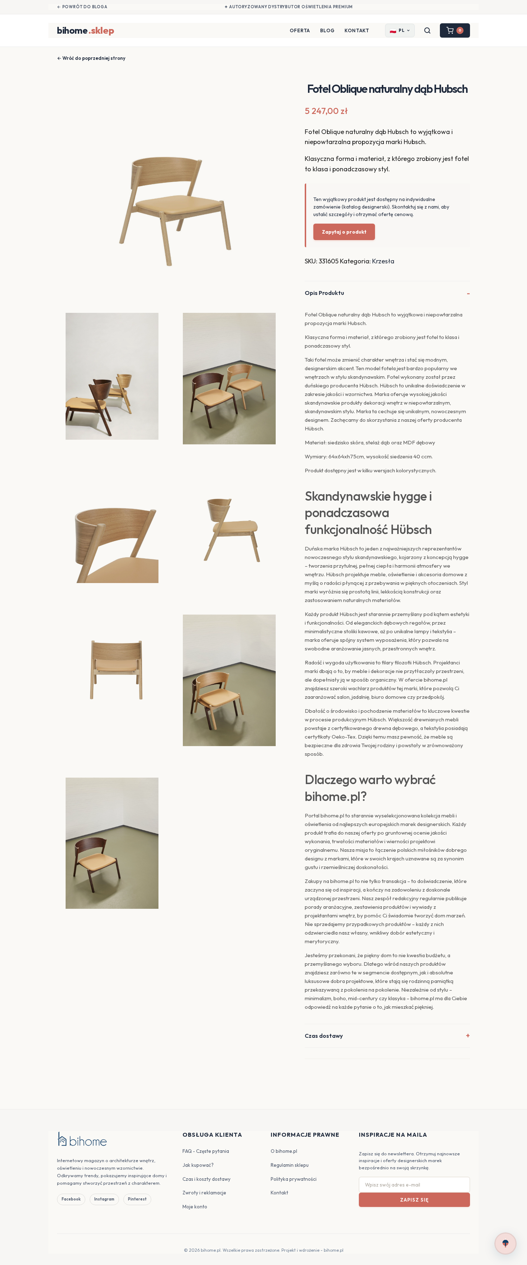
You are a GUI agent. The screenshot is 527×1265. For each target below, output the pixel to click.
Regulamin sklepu (290, 1165)
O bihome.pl (284, 1151)
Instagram (104, 1199)
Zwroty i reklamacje (204, 1192)
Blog (327, 30)
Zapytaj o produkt (344, 232)
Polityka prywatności (294, 1179)
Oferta (300, 30)
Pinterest (137, 1199)
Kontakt (357, 30)
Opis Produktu (324, 292)
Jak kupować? (198, 1165)
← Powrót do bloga (82, 6)
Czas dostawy (324, 1035)
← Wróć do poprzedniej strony (91, 58)
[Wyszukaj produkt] (427, 30)
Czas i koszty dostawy (206, 1179)
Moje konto (194, 1206)
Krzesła (383, 261)
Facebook (71, 1199)
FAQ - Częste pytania (205, 1151)
